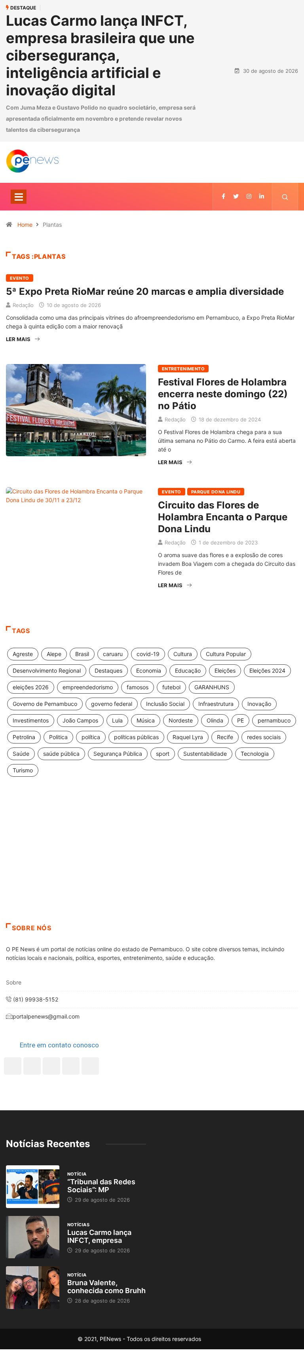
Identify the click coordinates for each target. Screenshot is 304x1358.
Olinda (215, 720)
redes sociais (264, 737)
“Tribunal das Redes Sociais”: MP (101, 1186)
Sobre (13, 982)
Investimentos (31, 720)
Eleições (225, 670)
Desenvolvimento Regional (47, 670)
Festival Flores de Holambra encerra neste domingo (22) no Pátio (223, 394)
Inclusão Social (165, 703)
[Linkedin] (261, 196)
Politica (58, 737)
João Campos (80, 720)
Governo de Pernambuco (45, 703)
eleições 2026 (31, 687)
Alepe (54, 654)
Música (146, 720)
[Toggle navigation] (18, 196)
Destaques (108, 670)
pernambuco (274, 720)
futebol (171, 687)
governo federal (111, 703)
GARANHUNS (211, 687)
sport (162, 753)
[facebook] (223, 196)
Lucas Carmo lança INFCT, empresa (99, 1236)
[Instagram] (71, 1066)
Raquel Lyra (188, 737)
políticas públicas (136, 737)
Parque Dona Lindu (215, 492)
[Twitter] (236, 196)
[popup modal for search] (285, 197)
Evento (19, 278)
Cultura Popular (226, 654)
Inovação (259, 703)
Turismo (23, 770)
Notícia (77, 1174)
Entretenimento (183, 369)
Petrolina (24, 737)
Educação (188, 670)
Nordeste (181, 720)
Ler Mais (18, 339)
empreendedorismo (88, 687)
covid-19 (148, 654)
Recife (225, 737)
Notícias (78, 1224)
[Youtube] (90, 1066)
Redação (23, 305)
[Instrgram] (249, 196)
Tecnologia (255, 753)
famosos (137, 687)
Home (24, 224)
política (91, 737)
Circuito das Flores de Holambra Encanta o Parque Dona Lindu (222, 517)
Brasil (82, 654)
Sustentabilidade (205, 753)
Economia (148, 670)
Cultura (182, 654)
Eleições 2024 (267, 670)
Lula (117, 720)
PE (240, 720)
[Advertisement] (152, 859)
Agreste (23, 654)
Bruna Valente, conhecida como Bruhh (106, 1286)
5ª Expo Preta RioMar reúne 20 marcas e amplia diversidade (145, 291)
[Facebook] (12, 1066)
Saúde (21, 753)
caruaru (113, 654)
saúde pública (61, 753)
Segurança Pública (117, 753)
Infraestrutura (216, 703)
